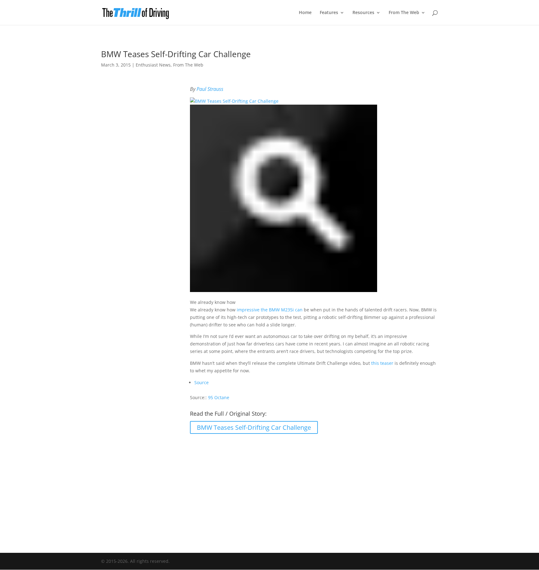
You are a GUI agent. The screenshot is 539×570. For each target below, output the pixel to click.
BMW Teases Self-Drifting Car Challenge (254, 427)
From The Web (404, 12)
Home (305, 12)
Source (201, 382)
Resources (363, 12)
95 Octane (218, 397)
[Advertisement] (269, 489)
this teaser (382, 363)
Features (329, 12)
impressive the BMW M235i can (270, 310)
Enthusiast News (153, 65)
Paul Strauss (210, 89)
